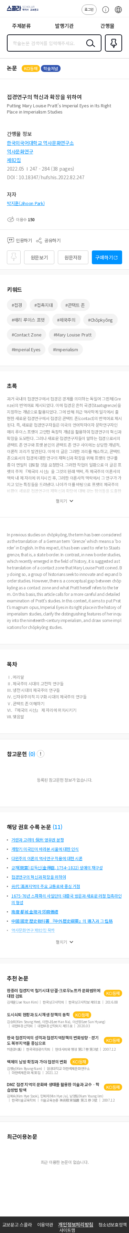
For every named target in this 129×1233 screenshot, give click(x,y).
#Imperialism (65, 349)
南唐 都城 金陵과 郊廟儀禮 (34, 911)
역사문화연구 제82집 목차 (33, 930)
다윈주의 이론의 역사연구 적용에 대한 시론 (47, 858)
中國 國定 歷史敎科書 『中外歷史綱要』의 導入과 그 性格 (62, 921)
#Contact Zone (26, 334)
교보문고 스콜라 (17, 1224)
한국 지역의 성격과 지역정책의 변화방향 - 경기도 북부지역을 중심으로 (53, 1040)
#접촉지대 (43, 305)
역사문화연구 (20, 151)
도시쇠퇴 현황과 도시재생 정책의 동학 (38, 1014)
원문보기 (39, 257)
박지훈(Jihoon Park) (26, 203)
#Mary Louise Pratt (72, 334)
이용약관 (45, 1224)
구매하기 (104, 257)
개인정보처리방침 (75, 1224)
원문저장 (73, 257)
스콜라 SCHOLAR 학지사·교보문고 (21, 10)
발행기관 (64, 25)
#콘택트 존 (75, 305)
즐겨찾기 (112, 51)
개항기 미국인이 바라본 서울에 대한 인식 (45, 849)
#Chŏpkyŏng (100, 320)
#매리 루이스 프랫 (28, 320)
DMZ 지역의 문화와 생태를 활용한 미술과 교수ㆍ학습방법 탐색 (53, 1087)
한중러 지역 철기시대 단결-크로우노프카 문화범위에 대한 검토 (53, 993)
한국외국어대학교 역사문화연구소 (40, 142)
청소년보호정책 (112, 1224)
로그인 (89, 9)
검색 (89, 48)
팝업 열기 (40, 754)
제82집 (14, 160)
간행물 (107, 25)
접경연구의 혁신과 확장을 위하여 (38, 877)
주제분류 (21, 25)
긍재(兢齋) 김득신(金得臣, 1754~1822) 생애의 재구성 (57, 867)
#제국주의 (66, 320)
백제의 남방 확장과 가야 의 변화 (37, 1061)
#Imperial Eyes (26, 349)
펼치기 (61, 500)
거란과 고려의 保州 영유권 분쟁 (37, 840)
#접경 (17, 305)
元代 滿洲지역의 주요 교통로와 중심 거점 (45, 886)
